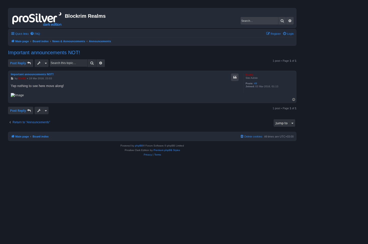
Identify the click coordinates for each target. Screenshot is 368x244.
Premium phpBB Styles (166, 150)
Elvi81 (249, 75)
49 (255, 83)
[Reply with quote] (235, 77)
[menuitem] (35, 34)
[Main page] (37, 18)
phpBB (139, 145)
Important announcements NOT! (44, 52)
